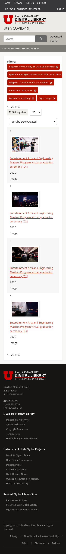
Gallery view (18, 112)
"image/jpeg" (20, 98)
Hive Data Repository (17, 483)
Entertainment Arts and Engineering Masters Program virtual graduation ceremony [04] (31, 162)
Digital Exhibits (13, 464)
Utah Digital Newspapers (19, 460)
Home (7, 3)
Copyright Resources (17, 429)
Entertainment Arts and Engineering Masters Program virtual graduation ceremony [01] (31, 272)
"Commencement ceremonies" (29, 82)
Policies (56, 543)
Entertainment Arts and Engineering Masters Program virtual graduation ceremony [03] (31, 327)
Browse (18, 3)
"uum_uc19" (21, 90)
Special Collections (15, 424)
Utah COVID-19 (16, 28)
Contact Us (12, 400)
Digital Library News (16, 474)
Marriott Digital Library (18, 455)
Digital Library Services (18, 419)
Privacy (14, 536)
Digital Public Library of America (22, 509)
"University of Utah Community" (32, 66)
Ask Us (30, 3)
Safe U (25, 543)
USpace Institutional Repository (22, 478)
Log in (60, 9)
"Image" (46, 98)
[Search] (41, 38)
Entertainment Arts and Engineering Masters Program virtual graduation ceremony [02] (31, 217)
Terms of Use (13, 433)
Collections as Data (16, 469)
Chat (43, 3)
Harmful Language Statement (22, 9)
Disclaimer (40, 543)
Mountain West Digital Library (21, 504)
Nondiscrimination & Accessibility (41, 536)
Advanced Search (56, 38)
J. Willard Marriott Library (17, 386)
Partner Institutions (16, 500)
